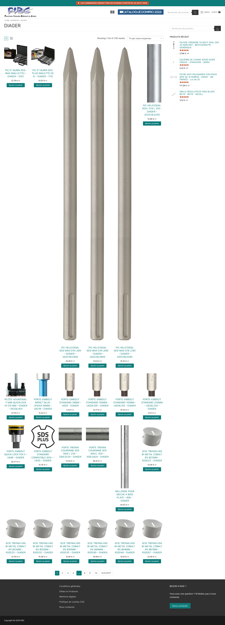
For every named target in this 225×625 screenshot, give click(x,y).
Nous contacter (67, 607)
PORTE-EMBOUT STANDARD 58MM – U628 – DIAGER (70, 402)
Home (7, 20)
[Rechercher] (195, 12)
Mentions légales (67, 596)
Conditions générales (69, 586)
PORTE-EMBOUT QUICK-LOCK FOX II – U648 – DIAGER (15, 454)
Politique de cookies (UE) (72, 601)
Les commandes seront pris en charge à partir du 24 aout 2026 (113, 3)
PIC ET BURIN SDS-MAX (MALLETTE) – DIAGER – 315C (15, 73)
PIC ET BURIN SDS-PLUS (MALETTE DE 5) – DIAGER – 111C (43, 73)
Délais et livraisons (68, 591)
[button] (16, 85)
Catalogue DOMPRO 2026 (142, 12)
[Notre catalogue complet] (112, 12)
